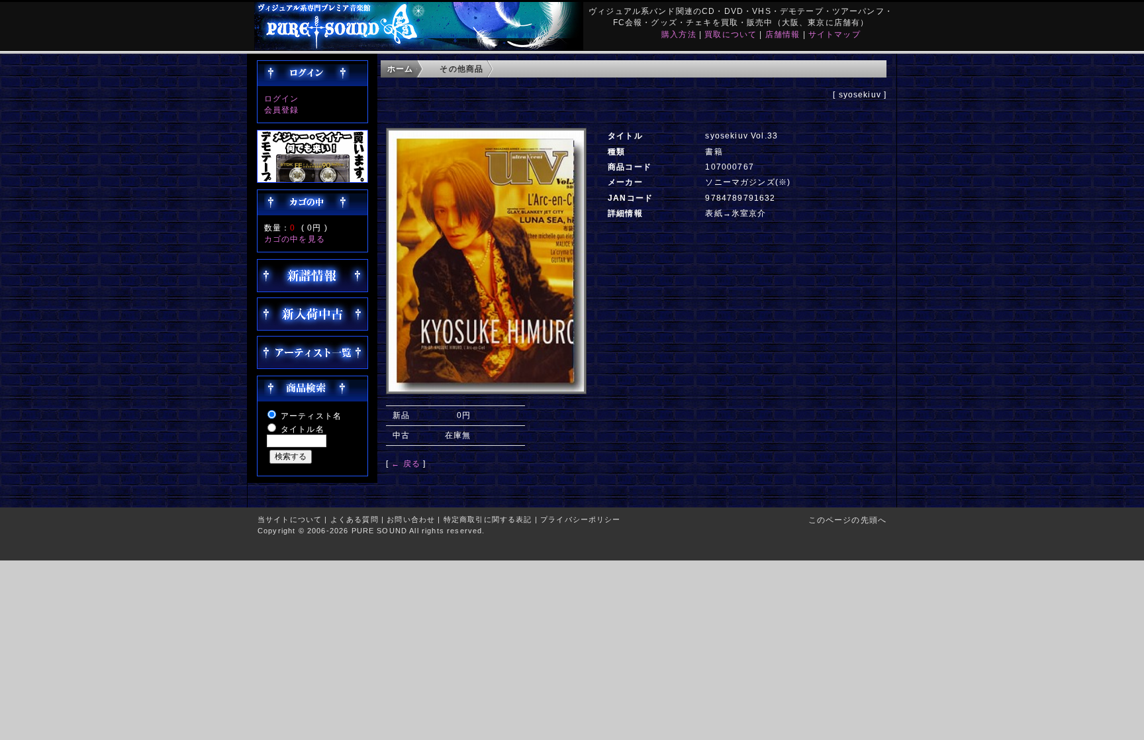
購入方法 (678, 34)
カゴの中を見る (294, 239)
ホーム (400, 68)
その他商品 (461, 68)
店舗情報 (782, 34)
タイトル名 (302, 429)
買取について (730, 34)
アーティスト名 (311, 415)
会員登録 (281, 109)
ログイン (281, 98)
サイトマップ (834, 34)
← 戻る (405, 463)
